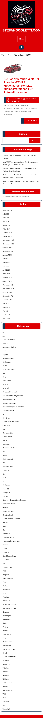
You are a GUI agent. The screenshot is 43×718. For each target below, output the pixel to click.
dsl (4, 451)
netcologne (7, 616)
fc (3, 481)
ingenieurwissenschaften (11, 541)
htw (4, 530)
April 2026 (6, 225)
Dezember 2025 (8, 240)
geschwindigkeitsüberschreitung (14, 500)
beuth (5, 366)
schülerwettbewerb (9, 657)
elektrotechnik (8, 466)
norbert (5, 623)
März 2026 (6, 229)
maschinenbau (8, 578)
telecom (6, 675)
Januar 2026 (7, 236)
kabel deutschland (9, 556)
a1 (4, 336)
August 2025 (7, 255)
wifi (4, 705)
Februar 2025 (7, 277)
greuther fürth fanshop (11, 519)
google (5, 507)
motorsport (6, 601)
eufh (4, 474)
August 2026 (7, 210)
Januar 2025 (7, 281)
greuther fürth (8, 515)
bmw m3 (6, 388)
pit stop (5, 627)
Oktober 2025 (7, 248)
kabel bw (6, 552)
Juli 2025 (6, 259)
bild (4, 373)
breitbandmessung (9, 399)
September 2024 (8, 296)
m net (5, 571)
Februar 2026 (7, 233)
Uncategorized (8, 690)
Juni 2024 (6, 307)
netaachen (6, 612)
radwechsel (7, 642)
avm (4, 351)
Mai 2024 (6, 311)
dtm (4, 463)
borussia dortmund (10, 392)
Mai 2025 (6, 266)
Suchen (23, 134)
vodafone (6, 701)
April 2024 (6, 315)
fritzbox (5, 496)
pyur (4, 638)
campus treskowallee (11, 422)
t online (6, 668)
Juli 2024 (6, 303)
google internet (8, 511)
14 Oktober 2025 (16, 99)
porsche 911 (7, 634)
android (5, 343)
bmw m (5, 384)
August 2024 (7, 300)
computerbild (7, 437)
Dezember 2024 (8, 285)
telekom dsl (7, 683)
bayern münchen (9, 358)
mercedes (6, 590)
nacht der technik (9, 608)
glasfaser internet (9, 504)
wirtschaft (6, 709)
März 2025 (6, 274)
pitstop (5, 631)
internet (5, 545)
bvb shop (6, 418)
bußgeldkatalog (8, 410)
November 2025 (8, 244)
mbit (4, 582)
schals (5, 653)
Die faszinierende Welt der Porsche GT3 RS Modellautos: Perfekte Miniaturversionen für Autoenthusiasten (21, 85)
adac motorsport (9, 340)
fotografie (6, 493)
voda (4, 698)
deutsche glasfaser (10, 448)
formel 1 (6, 489)
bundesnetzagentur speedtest (13, 407)
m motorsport (7, 567)
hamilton (6, 522)
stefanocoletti (31, 99)
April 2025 (6, 270)
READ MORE (32, 122)
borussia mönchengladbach (13, 396)
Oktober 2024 (7, 292)
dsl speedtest (8, 459)
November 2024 (8, 289)
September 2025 (8, 251)
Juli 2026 (6, 214)
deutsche (6, 444)
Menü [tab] (21, 39)
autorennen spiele (9, 347)
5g (3, 332)
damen (5, 440)
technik (5, 672)
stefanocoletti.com (21, 30)
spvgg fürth (7, 664)
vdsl (4, 694)
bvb (4, 414)
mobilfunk (6, 597)
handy (5, 526)
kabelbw (6, 560)
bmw (4, 377)
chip (4, 429)
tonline (5, 686)
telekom (6, 679)
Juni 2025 (6, 262)
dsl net (5, 455)
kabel (5, 548)
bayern (5, 354)
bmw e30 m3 (7, 381)
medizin (5, 586)
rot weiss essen (9, 649)
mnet (4, 593)
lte (4, 563)
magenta (6, 575)
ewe (4, 478)
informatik (6, 534)
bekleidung (6, 362)
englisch (6, 470)
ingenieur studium (9, 537)
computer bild (8, 433)
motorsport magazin (10, 604)
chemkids (6, 425)
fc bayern (6, 485)
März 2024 (6, 318)
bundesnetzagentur (10, 403)
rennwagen (7, 645)
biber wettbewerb (9, 369)
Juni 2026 (6, 218)
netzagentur (7, 619)
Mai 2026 (6, 221)
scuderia (6, 660)
